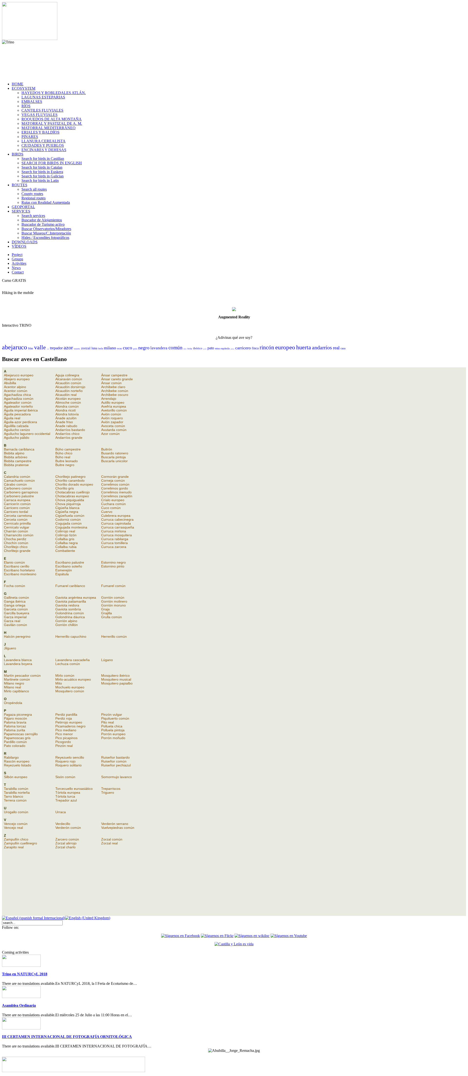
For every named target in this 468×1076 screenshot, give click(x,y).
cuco (127, 347)
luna (94, 348)
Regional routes (33, 198)
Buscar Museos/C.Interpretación (46, 233)
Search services (33, 216)
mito (185, 349)
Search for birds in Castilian (42, 159)
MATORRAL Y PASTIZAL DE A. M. (51, 123)
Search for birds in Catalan (41, 167)
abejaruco (14, 347)
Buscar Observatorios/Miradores (46, 229)
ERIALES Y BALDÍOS (40, 132)
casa (343, 348)
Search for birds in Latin (40, 180)
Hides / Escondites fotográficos (45, 237)
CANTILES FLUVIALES (42, 110)
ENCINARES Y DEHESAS (43, 150)
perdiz (204, 349)
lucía (100, 348)
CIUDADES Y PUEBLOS (42, 145)
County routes (32, 194)
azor (68, 347)
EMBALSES (31, 101)
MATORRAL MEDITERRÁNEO (48, 128)
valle (40, 347)
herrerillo (77, 349)
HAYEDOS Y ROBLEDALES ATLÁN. (53, 93)
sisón (48, 349)
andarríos (322, 347)
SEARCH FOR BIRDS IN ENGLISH (51, 163)
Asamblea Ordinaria (19, 1005)
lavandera (158, 348)
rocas (119, 348)
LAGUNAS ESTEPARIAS (43, 97)
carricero (243, 347)
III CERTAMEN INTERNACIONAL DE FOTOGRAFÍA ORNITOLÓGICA (67, 1037)
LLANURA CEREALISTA (43, 141)
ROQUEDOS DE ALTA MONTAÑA (51, 119)
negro (143, 347)
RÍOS (25, 106)
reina (217, 348)
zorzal (85, 348)
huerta (303, 347)
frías (30, 348)
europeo (285, 347)
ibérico (197, 348)
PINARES (29, 137)
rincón (267, 347)
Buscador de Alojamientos (41, 220)
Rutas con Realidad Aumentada (45, 202)
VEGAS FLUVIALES (39, 115)
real (336, 347)
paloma (232, 349)
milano (110, 347)
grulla (135, 349)
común (175, 348)
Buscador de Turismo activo (43, 224)
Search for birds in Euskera (42, 172)
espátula (225, 348)
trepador (56, 348)
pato (210, 348)
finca (255, 348)
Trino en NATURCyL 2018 (24, 974)
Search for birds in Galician (42, 176)
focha (189, 349)
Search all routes (34, 189)
